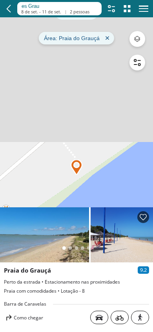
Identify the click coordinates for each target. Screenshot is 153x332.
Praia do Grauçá (27, 270)
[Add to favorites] (143, 217)
